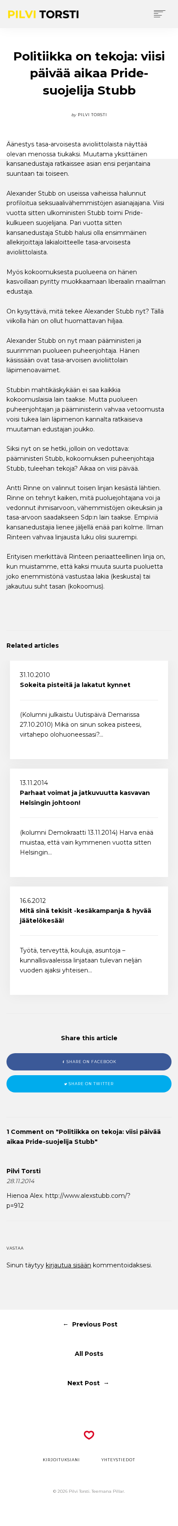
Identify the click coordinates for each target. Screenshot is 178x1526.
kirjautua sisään (68, 1265)
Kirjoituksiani (61, 1460)
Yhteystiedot (118, 1460)
